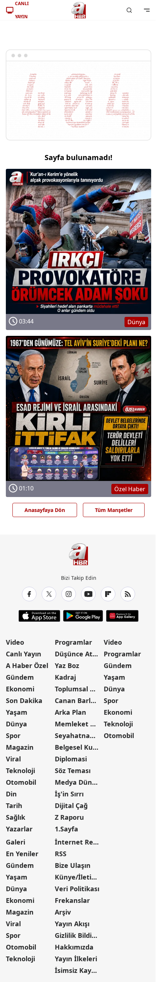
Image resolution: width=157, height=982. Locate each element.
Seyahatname (77, 735)
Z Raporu (69, 817)
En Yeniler (22, 853)
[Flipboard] (108, 594)
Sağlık (15, 817)
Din (11, 793)
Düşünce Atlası (78, 653)
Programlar (73, 642)
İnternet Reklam (78, 842)
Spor (13, 735)
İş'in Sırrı (69, 793)
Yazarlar (19, 828)
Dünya (16, 723)
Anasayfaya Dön (44, 509)
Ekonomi (20, 688)
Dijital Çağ (71, 805)
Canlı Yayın (23, 653)
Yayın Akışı (72, 923)
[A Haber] (78, 10)
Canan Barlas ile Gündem (78, 700)
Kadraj (65, 677)
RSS (60, 853)
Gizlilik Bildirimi (78, 935)
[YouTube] (88, 594)
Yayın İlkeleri (76, 958)
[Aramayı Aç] (129, 10)
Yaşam (16, 712)
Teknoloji (20, 770)
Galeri (15, 842)
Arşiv (63, 912)
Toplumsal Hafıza (78, 688)
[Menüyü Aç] (146, 10)
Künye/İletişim (78, 877)
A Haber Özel (27, 665)
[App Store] (39, 616)
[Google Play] (83, 616)
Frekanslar (72, 900)
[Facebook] (29, 594)
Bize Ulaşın (73, 865)
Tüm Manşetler (114, 509)
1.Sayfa (66, 828)
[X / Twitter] (49, 594)
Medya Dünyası (78, 782)
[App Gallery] (122, 616)
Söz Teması (73, 770)
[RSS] (127, 594)
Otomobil (21, 782)
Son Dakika (24, 700)
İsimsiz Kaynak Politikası (78, 970)
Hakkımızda (74, 947)
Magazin (20, 747)
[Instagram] (68, 594)
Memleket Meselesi (78, 723)
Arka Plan (70, 712)
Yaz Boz (67, 665)
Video (15, 642)
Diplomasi (71, 758)
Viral (13, 758)
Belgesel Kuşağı (78, 747)
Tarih (14, 805)
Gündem (20, 677)
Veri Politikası (77, 888)
